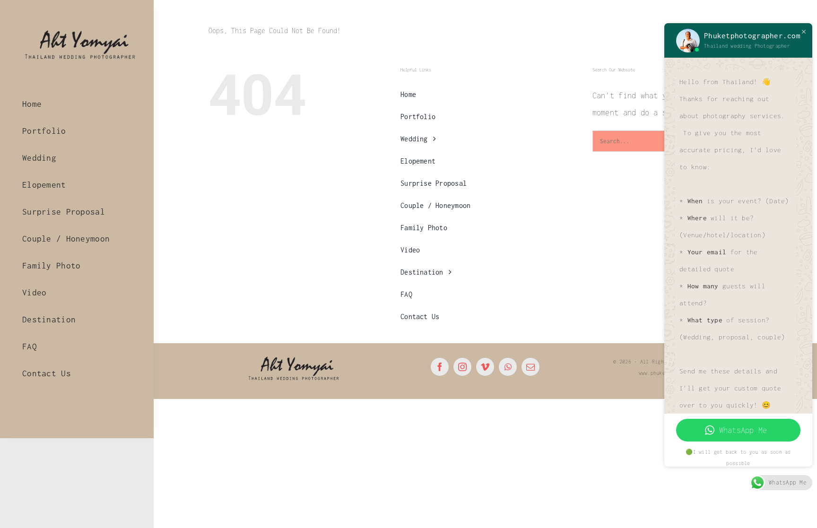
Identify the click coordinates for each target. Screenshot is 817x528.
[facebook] (440, 367)
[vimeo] (485, 367)
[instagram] (462, 367)
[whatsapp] (508, 367)
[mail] (530, 367)
